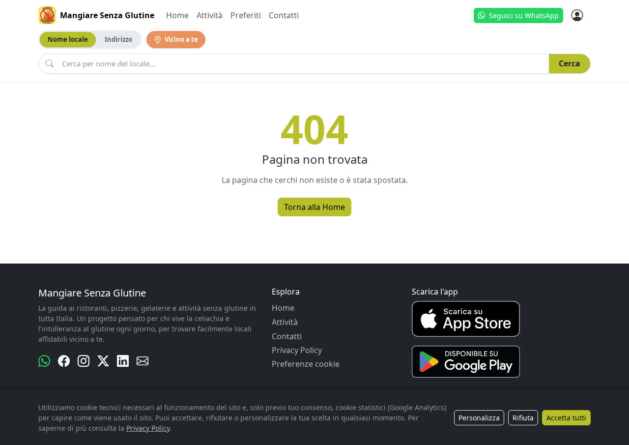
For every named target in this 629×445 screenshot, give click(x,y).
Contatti (284, 15)
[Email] (142, 361)
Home (177, 15)
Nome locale (68, 39)
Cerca (569, 63)
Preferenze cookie (306, 363)
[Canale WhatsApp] (44, 361)
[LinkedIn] (123, 361)
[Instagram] (83, 361)
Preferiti (245, 15)
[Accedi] (577, 15)
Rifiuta (523, 417)
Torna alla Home (314, 207)
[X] (103, 361)
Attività (210, 15)
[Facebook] (64, 361)
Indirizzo (118, 39)
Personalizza (479, 417)
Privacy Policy (297, 350)
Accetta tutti (566, 417)
